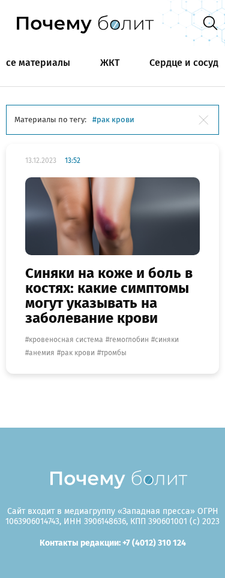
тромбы (114, 353)
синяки (167, 339)
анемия (42, 353)
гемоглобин (129, 339)
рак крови (78, 353)
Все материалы (35, 62)
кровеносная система (66, 339)
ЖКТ (109, 62)
